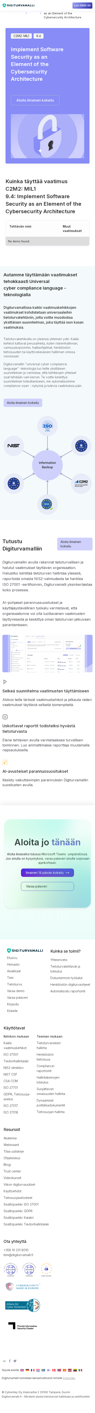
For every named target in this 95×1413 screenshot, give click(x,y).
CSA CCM (11, 1081)
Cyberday (69, 1378)
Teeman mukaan (50, 1036)
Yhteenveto (58, 960)
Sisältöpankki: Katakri (19, 1217)
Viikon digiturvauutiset (19, 1184)
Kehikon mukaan (16, 1036)
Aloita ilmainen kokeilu (23, 403)
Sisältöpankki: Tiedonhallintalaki (23, 1224)
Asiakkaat (14, 971)
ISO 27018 (11, 1112)
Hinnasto (13, 964)
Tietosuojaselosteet (18, 1198)
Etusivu (12, 958)
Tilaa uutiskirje (14, 1151)
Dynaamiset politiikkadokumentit (51, 1102)
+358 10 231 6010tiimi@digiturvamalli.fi (18, 1252)
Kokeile (12, 1011)
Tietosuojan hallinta (51, 1112)
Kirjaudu (13, 1004)
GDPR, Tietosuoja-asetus (17, 1096)
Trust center (12, 1171)
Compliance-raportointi (46, 1068)
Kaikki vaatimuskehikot (15, 1045)
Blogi (7, 1164)
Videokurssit (12, 1178)
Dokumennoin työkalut (66, 978)
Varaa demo (16, 991)
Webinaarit (11, 1145)
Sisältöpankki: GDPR (18, 1211)
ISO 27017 (11, 1106)
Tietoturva (14, 984)
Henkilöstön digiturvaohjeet (70, 984)
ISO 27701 (11, 1087)
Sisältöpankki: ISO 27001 (21, 1204)
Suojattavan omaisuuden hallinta (51, 1091)
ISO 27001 (11, 1054)
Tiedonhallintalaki (16, 1061)
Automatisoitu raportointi (67, 991)
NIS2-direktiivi (13, 1068)
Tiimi (10, 978)
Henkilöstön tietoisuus (45, 1057)
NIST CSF (10, 1074)
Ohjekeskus (12, 1158)
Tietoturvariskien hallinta (49, 1045)
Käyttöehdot (12, 1191)
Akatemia (10, 1138)
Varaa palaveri (17, 997)
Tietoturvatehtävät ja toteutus (65, 969)
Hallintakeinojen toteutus (48, 1080)
